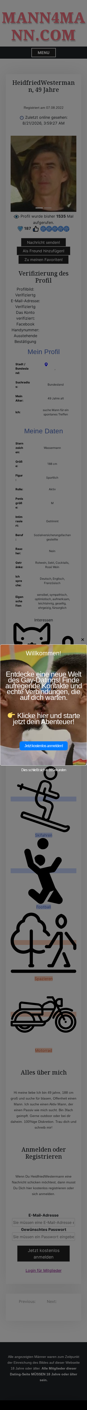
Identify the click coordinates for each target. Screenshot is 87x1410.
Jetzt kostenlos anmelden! (43, 746)
